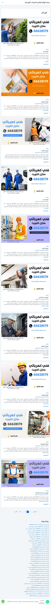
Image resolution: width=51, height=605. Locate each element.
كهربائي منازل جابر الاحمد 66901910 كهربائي (40, 553)
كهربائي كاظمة (45, 150)
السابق (35, 511)
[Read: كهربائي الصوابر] (25, 82)
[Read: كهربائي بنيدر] (25, 180)
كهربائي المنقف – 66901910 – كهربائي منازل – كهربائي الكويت (36, 583)
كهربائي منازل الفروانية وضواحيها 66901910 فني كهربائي (37, 587)
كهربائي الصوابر (44, 101)
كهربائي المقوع (44, 346)
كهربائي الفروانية (44, 444)
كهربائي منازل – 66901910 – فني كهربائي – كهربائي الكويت (37, 593)
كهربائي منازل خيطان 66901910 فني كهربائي (40, 585)
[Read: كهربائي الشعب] (25, 375)
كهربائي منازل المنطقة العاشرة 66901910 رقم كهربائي (38, 577)
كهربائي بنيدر (45, 199)
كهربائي (47, 49)
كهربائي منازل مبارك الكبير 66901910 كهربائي (40, 561)
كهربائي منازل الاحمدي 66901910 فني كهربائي (39, 579)
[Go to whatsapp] (3, 601)
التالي (15, 511)
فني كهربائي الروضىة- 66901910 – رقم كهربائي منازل (38, 532)
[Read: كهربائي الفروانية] (25, 424)
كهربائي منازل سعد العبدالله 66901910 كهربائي (39, 551)
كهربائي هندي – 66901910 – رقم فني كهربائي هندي (39, 526)
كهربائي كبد (45, 51)
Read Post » (45, 64)
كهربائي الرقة (45, 248)
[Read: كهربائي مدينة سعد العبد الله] (25, 473)
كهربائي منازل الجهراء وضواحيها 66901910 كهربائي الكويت (37, 589)
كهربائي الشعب (44, 395)
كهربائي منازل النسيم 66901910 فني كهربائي (40, 555)
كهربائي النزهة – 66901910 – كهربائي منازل (40, 542)
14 (20, 511)
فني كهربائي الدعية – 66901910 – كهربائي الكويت (39, 536)
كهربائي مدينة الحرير (43, 297)
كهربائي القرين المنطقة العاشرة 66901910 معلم (39, 569)
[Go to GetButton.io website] (3, 603)
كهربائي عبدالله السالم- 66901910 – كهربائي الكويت (38, 540)
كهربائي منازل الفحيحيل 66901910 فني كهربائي (39, 581)
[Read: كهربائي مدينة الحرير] (25, 278)
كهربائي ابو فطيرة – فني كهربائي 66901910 (40, 565)
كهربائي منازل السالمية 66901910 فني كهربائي (39, 571)
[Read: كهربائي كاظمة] (25, 131)
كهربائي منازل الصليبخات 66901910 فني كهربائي (39, 549)
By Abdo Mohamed (13, 601)
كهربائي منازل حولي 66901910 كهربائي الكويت (39, 557)
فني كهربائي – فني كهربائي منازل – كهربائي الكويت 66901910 (36, 591)
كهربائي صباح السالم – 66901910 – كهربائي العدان (39, 575)
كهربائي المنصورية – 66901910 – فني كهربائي (40, 538)
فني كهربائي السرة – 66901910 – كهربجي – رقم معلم (38, 530)
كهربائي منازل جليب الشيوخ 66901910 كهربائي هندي (38, 567)
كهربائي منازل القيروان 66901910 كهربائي (40, 547)
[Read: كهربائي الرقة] (25, 229)
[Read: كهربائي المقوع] (25, 326)
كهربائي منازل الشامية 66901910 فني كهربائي (40, 559)
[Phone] (47, 601)
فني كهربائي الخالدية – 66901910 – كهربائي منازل (39, 534)
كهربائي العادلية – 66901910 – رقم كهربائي (40, 544)
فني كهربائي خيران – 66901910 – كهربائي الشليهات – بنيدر (37, 528)
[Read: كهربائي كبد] (25, 32)
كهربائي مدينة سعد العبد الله (41, 492)
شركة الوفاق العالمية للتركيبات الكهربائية (37, 2)
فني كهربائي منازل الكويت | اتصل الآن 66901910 (39, 524)
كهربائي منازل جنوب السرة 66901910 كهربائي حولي (38, 573)
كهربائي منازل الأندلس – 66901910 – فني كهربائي (39, 563)
